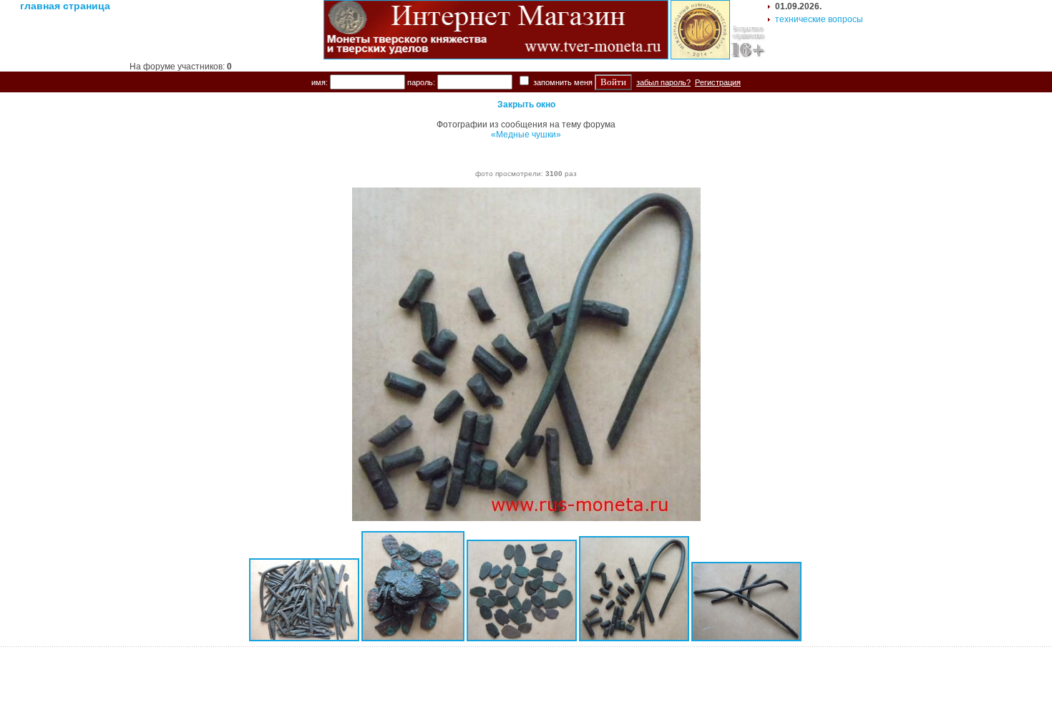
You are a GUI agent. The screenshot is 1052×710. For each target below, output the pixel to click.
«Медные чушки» (526, 135)
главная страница (65, 5)
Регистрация (718, 82)
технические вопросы (819, 19)
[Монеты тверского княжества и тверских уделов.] (495, 57)
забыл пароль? (663, 82)
